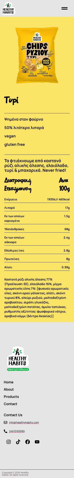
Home (8, 382)
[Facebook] (27, 442)
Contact (10, 403)
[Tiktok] (18, 442)
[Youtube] (37, 442)
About (9, 389)
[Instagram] (8, 442)
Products (11, 396)
